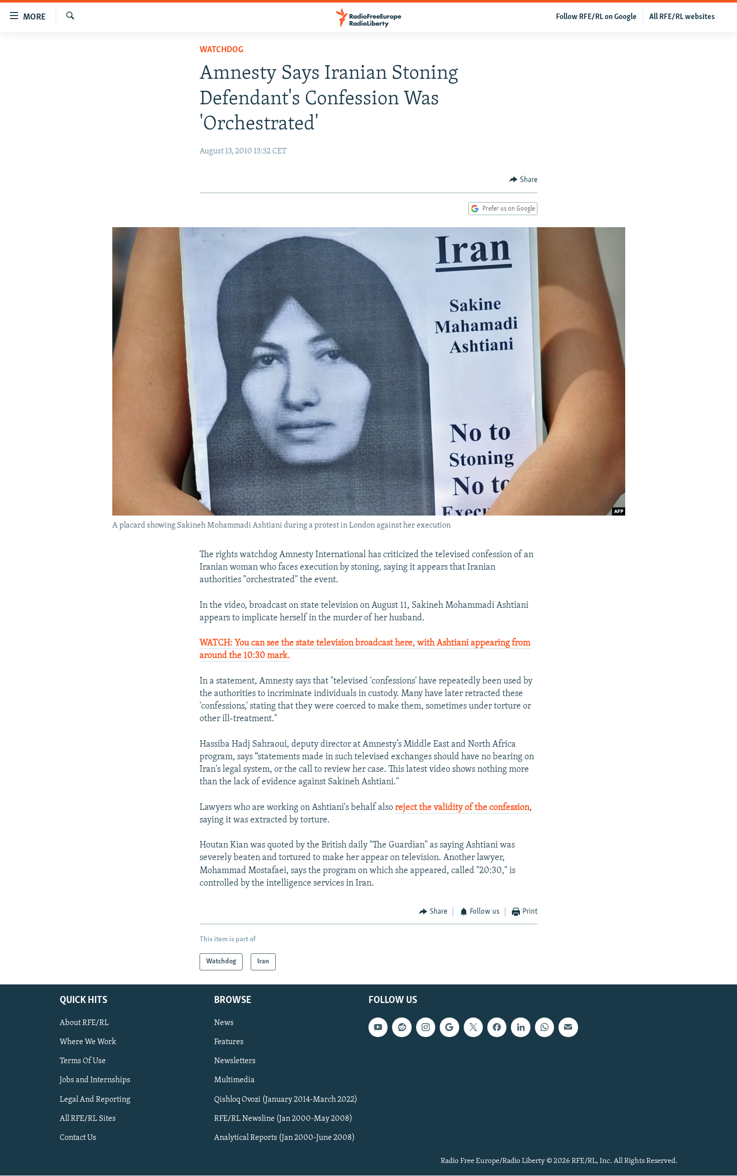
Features (229, 1043)
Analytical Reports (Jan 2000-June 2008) (284, 1138)
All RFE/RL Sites (88, 1119)
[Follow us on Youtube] (378, 1027)
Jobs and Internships (95, 1081)
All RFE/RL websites (682, 17)
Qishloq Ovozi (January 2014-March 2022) (285, 1100)
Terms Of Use (83, 1062)
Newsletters (235, 1062)
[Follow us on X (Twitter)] (473, 1027)
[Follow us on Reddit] (401, 1027)
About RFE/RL (84, 1024)
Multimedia (234, 1081)
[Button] (523, 180)
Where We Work (88, 1043)
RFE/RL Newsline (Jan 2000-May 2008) (283, 1119)
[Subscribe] (568, 1027)
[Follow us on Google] (449, 1027)
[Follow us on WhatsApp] (544, 1027)
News (224, 1024)
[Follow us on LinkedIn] (520, 1027)
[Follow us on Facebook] (496, 1027)
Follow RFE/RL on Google (596, 17)
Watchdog (221, 50)
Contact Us (78, 1138)
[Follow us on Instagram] (425, 1027)
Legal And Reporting (95, 1100)
